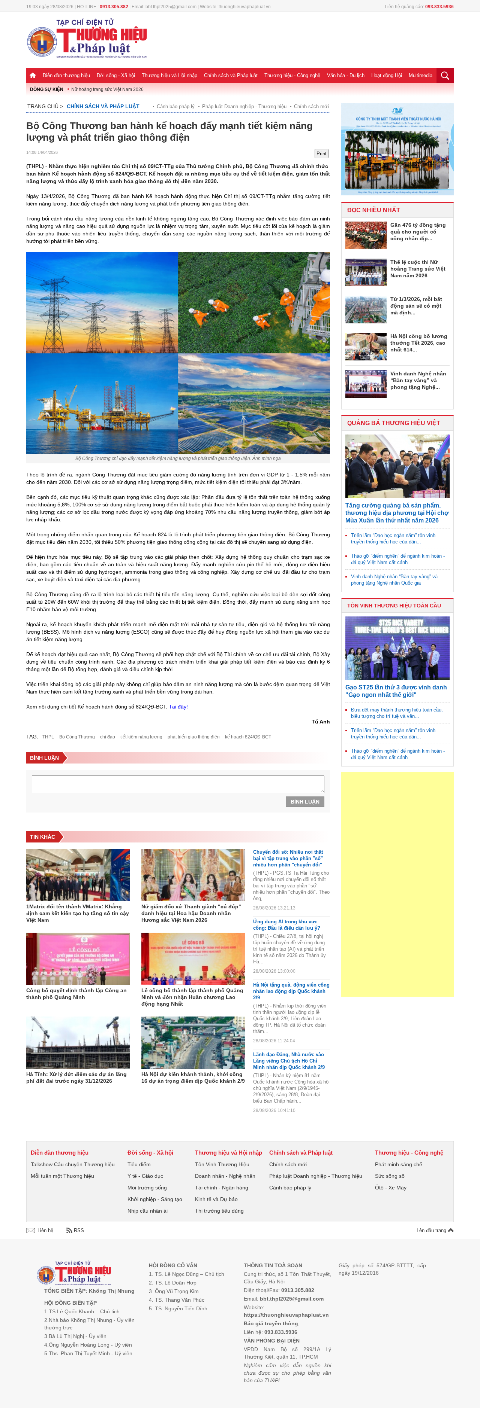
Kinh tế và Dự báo (216, 1199)
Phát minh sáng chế (398, 1164)
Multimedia (420, 75)
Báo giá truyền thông (271, 1323)
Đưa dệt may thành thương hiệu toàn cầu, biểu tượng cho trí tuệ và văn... (397, 713)
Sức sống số (390, 1176)
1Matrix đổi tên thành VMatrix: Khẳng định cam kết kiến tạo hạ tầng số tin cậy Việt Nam (77, 913)
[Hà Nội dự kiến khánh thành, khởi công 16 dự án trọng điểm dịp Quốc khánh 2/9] (193, 1043)
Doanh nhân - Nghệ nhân (225, 1176)
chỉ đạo (107, 737)
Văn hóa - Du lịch (345, 75)
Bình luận (305, 802)
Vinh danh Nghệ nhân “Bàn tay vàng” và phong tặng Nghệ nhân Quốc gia (394, 580)
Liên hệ (45, 1230)
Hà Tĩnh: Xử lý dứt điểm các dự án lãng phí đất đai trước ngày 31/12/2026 (76, 1077)
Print (321, 153)
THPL (48, 737)
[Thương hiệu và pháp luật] (74, 1273)
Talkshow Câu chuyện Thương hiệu (73, 1164)
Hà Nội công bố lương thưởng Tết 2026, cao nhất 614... (418, 343)
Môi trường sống (147, 1188)
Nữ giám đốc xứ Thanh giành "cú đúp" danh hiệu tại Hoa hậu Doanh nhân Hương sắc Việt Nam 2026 (191, 913)
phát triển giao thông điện (194, 737)
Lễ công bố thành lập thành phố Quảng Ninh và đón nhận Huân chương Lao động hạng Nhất (192, 997)
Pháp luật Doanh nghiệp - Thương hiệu (244, 106)
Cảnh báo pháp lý (176, 106)
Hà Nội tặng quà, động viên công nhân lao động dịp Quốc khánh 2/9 (291, 991)
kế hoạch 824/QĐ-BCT (248, 737)
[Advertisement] (397, 884)
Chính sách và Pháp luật (231, 75)
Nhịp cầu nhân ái (148, 1211)
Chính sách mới (311, 106)
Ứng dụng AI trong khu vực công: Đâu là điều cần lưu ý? (286, 925)
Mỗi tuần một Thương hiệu (62, 1176)
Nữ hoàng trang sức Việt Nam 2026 (107, 89)
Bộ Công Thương (77, 737)
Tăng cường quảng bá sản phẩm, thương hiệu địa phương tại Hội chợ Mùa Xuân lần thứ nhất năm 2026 (396, 513)
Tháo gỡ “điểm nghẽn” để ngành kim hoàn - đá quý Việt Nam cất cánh (398, 559)
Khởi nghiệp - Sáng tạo (155, 1199)
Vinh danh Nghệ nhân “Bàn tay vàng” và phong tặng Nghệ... (418, 380)
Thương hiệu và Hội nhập (169, 75)
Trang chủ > (45, 106)
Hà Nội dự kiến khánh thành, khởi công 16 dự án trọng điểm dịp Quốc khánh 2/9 (193, 1077)
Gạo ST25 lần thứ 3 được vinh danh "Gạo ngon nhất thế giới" (396, 691)
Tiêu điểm (139, 1164)
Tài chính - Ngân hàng (221, 1188)
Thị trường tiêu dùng (219, 1211)
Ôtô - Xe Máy (390, 1188)
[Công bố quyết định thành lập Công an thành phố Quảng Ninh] (78, 959)
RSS (79, 1230)
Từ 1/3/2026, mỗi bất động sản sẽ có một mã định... (416, 306)
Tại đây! (178, 707)
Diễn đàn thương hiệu (66, 75)
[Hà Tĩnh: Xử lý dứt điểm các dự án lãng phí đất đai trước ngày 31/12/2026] (78, 1043)
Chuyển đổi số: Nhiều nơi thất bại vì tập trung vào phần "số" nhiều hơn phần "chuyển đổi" (288, 858)
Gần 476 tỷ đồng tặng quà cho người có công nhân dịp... (418, 231)
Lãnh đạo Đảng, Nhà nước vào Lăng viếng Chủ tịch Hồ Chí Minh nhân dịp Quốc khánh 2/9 (289, 1061)
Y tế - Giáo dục (145, 1176)
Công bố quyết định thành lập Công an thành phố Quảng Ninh (76, 993)
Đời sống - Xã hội (116, 75)
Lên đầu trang (432, 1230)
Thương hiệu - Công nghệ (292, 75)
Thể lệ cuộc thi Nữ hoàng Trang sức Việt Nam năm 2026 (418, 268)
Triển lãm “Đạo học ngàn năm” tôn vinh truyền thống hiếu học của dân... (393, 539)
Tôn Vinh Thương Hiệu (222, 1164)
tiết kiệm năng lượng (141, 737)
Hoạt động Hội (386, 75)
